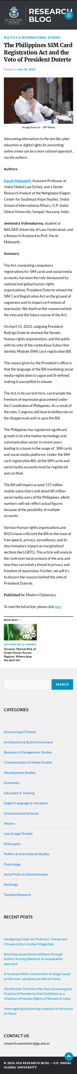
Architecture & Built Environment (28, 742)
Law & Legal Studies (18, 833)
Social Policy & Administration (26, 874)
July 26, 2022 (26, 69)
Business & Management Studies (28, 752)
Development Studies (20, 772)
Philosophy (12, 844)
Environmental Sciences (21, 813)
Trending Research (17, 894)
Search (62, 684)
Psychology (12, 864)
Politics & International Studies (32, 37)
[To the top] (69, 1056)
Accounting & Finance (20, 732)
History (9, 823)
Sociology (11, 884)
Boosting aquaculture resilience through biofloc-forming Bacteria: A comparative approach (33, 959)
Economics (12, 783)
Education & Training (19, 793)
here (58, 606)
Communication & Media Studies (28, 762)
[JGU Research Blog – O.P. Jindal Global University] (38, 15)
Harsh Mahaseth (17, 180)
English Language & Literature (26, 803)
